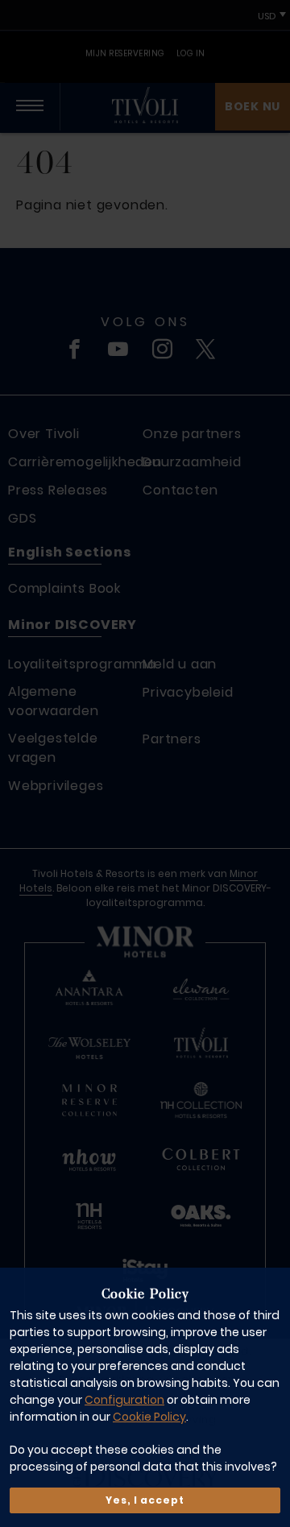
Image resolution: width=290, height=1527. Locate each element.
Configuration (124, 1400)
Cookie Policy (149, 1417)
